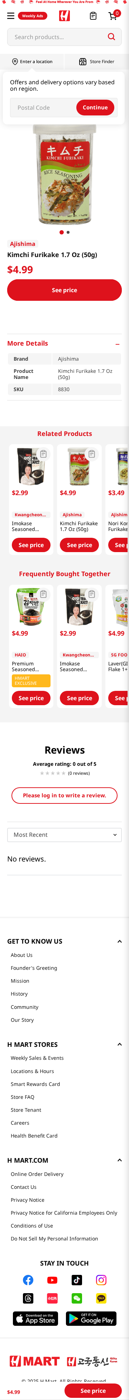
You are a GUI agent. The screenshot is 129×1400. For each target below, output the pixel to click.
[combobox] (64, 37)
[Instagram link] (101, 1280)
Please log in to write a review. (64, 795)
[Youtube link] (52, 1280)
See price (64, 290)
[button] (10, 16)
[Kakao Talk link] (101, 1298)
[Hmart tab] (34, 1361)
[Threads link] (28, 1298)
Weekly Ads (32, 15)
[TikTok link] (77, 1280)
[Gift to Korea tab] (92, 1361)
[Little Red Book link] (52, 1298)
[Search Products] (111, 36)
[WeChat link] (77, 1298)
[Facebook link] (28, 1280)
